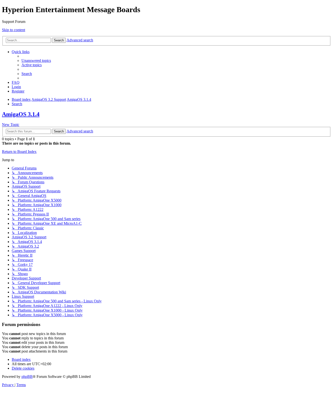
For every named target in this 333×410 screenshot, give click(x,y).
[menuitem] (36, 60)
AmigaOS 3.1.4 (20, 114)
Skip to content (13, 30)
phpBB (27, 376)
